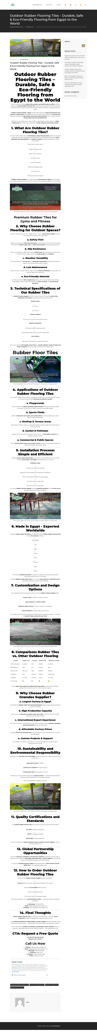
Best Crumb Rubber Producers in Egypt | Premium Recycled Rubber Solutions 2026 (74, 77)
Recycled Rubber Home (16, 27)
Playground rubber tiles (37, 984)
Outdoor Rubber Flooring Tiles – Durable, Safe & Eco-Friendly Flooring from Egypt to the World (74, 71)
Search (67, 41)
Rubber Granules (38, 955)
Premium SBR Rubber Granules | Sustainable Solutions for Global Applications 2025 (73, 84)
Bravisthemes (56, 1026)
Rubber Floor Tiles (35, 352)
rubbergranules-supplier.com (39, 947)
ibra (27, 1002)
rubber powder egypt (39, 954)
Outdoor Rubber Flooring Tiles (19, 984)
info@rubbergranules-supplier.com (37, 949)
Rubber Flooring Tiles (52, 984)
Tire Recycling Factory (17, 987)
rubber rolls (39, 952)
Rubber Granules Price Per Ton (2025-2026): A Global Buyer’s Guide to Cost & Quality (75, 57)
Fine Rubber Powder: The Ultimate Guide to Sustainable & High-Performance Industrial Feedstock (74, 64)
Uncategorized (29, 27)
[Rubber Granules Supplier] (13, 4)
